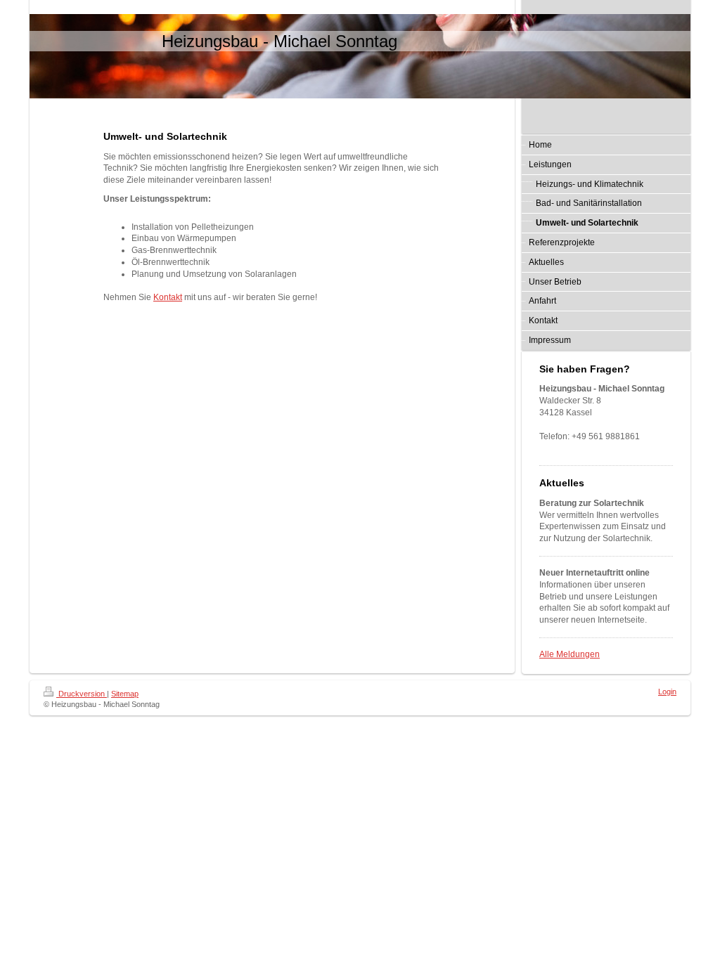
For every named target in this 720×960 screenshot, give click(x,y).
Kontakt (167, 297)
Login (667, 691)
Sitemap (125, 693)
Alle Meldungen (569, 654)
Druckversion (81, 693)
